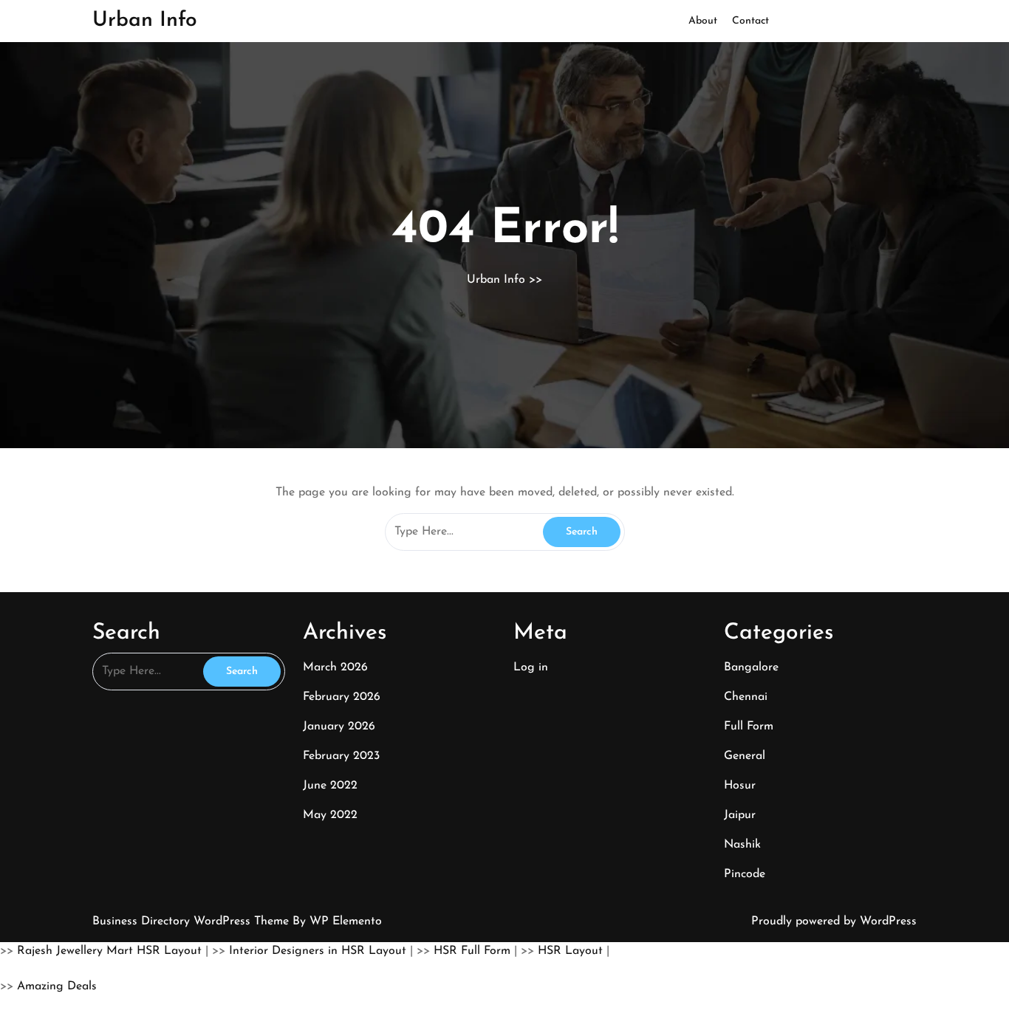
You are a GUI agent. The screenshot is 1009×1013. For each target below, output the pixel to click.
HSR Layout (570, 951)
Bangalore (751, 667)
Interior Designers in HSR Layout (317, 951)
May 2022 (330, 815)
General (744, 756)
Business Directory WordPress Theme (192, 921)
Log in (530, 667)
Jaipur (740, 815)
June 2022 (330, 785)
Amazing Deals (57, 986)
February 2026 (341, 697)
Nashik (742, 845)
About (702, 21)
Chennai (745, 697)
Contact (750, 21)
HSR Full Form (472, 951)
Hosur (740, 785)
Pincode (744, 874)
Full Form (748, 726)
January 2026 (339, 726)
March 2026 (335, 667)
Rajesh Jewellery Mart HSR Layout (109, 951)
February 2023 (341, 756)
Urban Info (144, 20)
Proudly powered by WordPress (834, 921)
